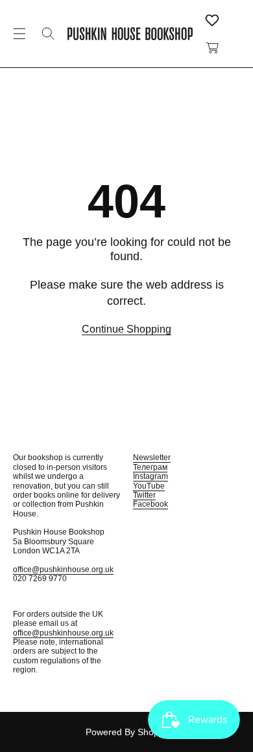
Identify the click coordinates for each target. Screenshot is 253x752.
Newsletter (152, 457)
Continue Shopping (126, 329)
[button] (19, 33)
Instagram (150, 476)
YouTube (149, 486)
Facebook (150, 504)
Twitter (144, 495)
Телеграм (150, 467)
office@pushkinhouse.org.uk (63, 569)
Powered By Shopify (127, 732)
